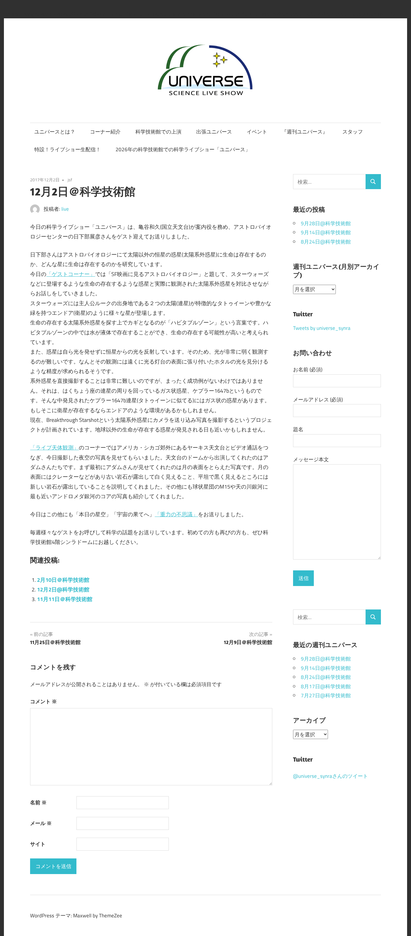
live (65, 209)
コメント (43, 701)
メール (41, 823)
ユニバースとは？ (54, 131)
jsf (70, 179)
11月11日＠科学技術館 (64, 599)
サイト (37, 844)
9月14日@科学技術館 (326, 232)
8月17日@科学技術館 (326, 686)
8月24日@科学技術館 (326, 242)
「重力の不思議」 (176, 514)
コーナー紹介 (105, 131)
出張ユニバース (214, 131)
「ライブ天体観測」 (54, 447)
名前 (38, 802)
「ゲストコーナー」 (70, 274)
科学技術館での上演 (158, 131)
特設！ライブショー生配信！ (67, 149)
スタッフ (352, 131)
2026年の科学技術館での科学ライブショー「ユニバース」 (183, 149)
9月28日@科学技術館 (326, 223)
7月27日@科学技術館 (326, 695)
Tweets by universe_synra (322, 328)
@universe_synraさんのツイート (330, 776)
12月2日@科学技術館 (63, 589)
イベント (257, 131)
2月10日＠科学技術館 (63, 579)
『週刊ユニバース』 (305, 131)
